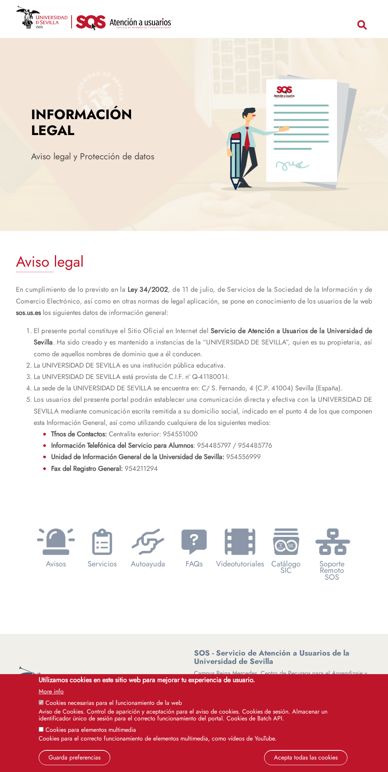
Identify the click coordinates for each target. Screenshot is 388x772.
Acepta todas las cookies (306, 757)
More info (51, 691)
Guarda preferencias (74, 757)
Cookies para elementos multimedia (90, 729)
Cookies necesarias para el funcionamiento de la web (113, 702)
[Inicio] (123, 24)
